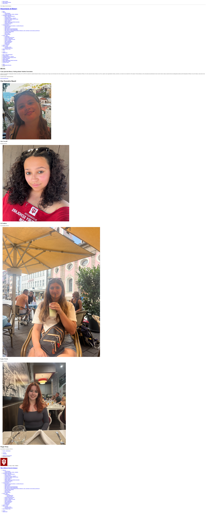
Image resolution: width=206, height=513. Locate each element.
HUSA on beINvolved (4, 78)
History (8, 9)
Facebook (5, 453)
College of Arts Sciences (7, 455)
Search (4, 49)
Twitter (4, 452)
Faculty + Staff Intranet (6, 450)
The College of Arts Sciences (8, 468)
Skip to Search (5, 3)
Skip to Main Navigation (7, 2)
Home (4, 11)
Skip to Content (5, 1)
